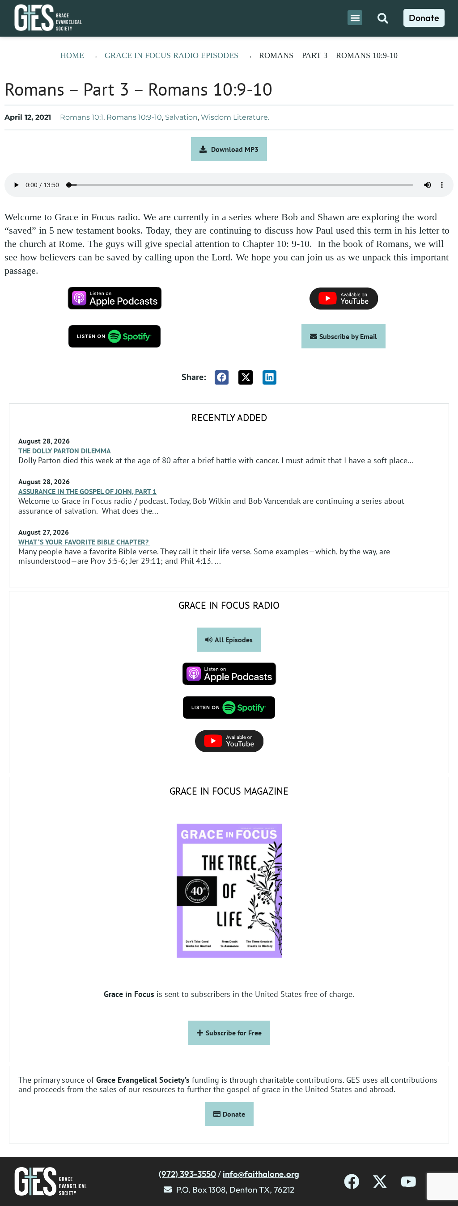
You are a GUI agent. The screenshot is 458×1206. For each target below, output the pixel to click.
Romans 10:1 (81, 117)
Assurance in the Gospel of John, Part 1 (87, 491)
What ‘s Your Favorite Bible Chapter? (84, 541)
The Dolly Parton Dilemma (64, 450)
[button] (355, 17)
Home (72, 55)
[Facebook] (352, 1181)
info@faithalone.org (261, 1173)
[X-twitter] (380, 1181)
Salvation (181, 117)
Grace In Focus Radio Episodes (171, 55)
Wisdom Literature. (235, 117)
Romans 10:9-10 (134, 117)
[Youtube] (408, 1181)
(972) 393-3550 (187, 1173)
